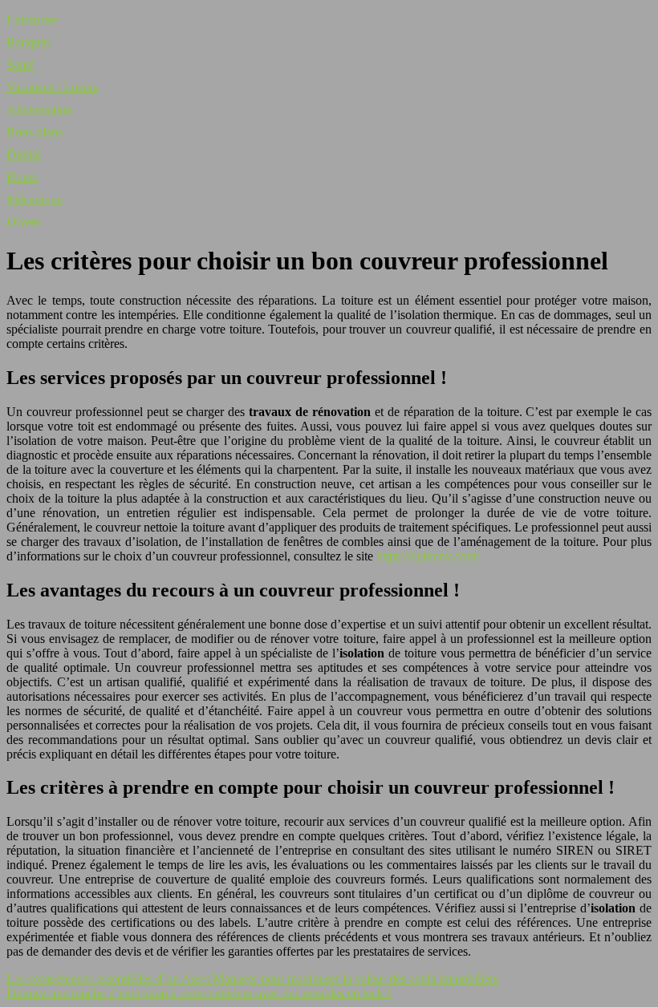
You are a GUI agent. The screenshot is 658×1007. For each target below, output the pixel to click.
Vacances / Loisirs (52, 87)
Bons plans (34, 132)
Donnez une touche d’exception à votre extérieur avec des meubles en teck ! (198, 993)
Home (22, 177)
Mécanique (34, 199)
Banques (28, 42)
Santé (20, 64)
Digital (23, 154)
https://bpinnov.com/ (427, 556)
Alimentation (39, 109)
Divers (23, 221)
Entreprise (32, 19)
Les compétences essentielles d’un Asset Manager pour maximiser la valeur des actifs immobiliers (252, 978)
